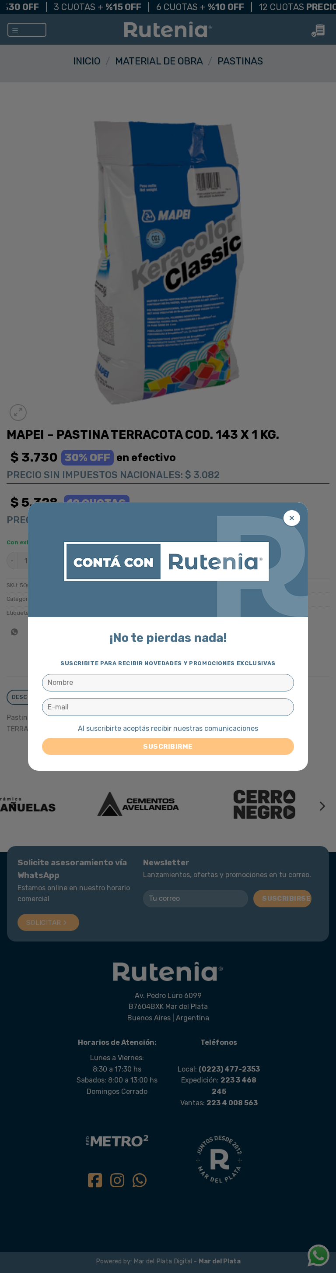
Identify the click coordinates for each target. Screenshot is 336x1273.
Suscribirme (167, 746)
